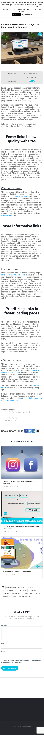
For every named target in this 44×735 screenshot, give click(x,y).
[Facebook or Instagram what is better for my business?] (22, 463)
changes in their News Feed (13, 275)
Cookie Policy (9, 731)
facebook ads (34, 590)
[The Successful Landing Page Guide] (22, 553)
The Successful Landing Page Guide (17, 571)
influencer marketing (11, 593)
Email (4, 652)
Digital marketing (33, 73)
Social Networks (31, 77)
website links (6, 215)
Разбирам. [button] (16, 14)
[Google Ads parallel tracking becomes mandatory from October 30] (22, 508)
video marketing (25, 596)
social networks (9, 596)
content (30, 587)
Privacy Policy (19, 731)
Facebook (23, 590)
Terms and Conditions (31, 731)
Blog (27, 73)
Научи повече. (26, 15)
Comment (5, 625)
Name (4, 643)
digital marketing (10, 590)
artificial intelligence (15, 587)
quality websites (21, 196)
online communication (31, 593)
